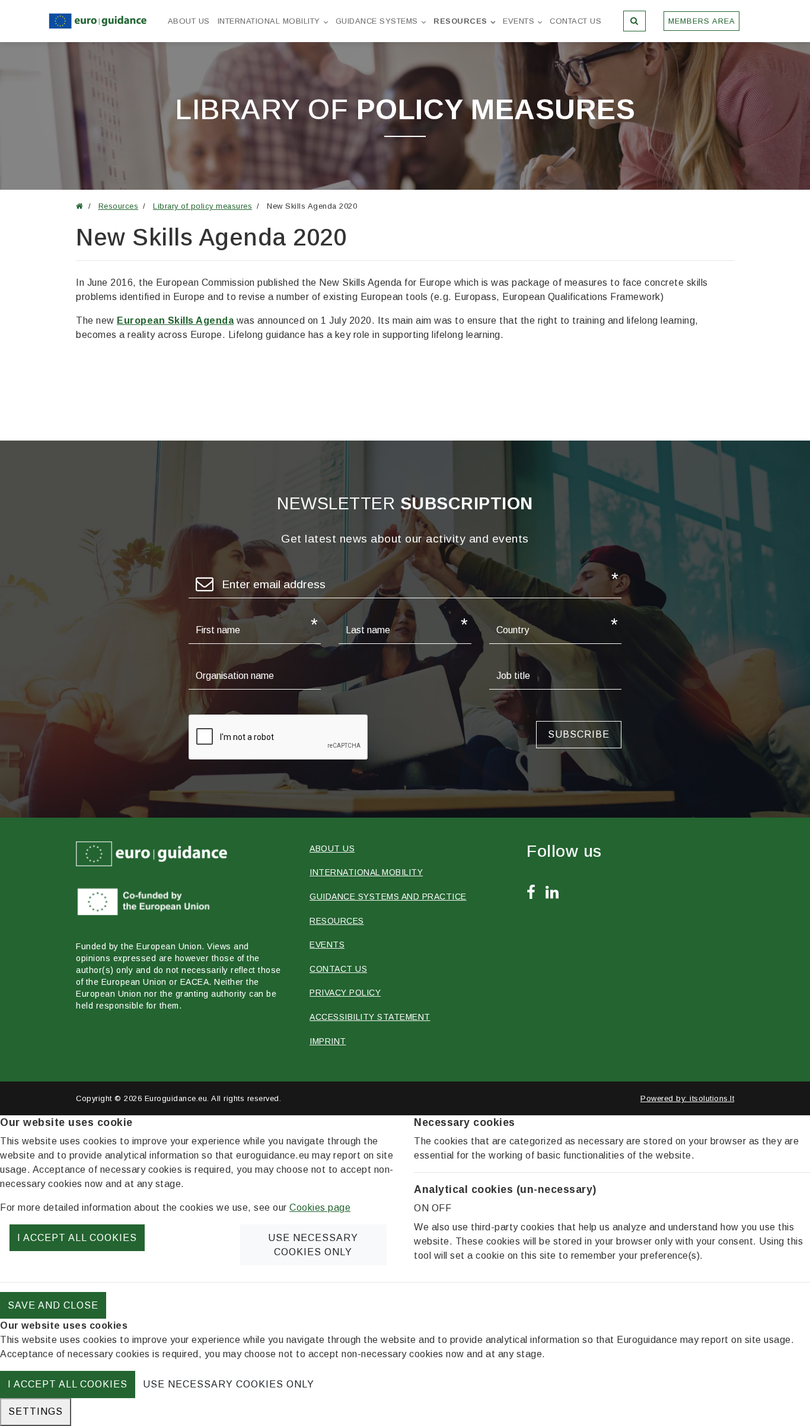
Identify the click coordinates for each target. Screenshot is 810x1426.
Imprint (328, 1041)
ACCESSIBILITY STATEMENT (370, 1017)
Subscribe (579, 734)
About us (189, 21)
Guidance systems (377, 21)
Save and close (53, 1305)
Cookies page (319, 1207)
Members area (701, 21)
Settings (35, 1411)
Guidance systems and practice (388, 896)
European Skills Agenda (175, 320)
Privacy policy (345, 992)
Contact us (575, 21)
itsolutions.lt (712, 1098)
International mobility (269, 21)
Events (518, 21)
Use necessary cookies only (313, 1245)
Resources (460, 21)
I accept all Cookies (77, 1238)
